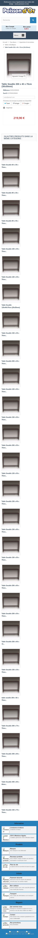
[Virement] (13, 932)
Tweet (8, 103)
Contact (12, 914)
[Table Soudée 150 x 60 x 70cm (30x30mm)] (11, 517)
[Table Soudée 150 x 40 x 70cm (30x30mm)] (11, 489)
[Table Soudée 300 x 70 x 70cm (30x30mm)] (11, 713)
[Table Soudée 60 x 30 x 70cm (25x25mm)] (11, 152)
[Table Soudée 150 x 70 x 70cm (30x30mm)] (11, 798)
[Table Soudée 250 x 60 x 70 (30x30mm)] (11, 629)
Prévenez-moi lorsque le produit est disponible (17, 101)
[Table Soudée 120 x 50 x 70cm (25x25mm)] (11, 377)
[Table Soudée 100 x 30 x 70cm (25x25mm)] (11, 237)
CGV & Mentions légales (18, 835)
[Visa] (28, 932)
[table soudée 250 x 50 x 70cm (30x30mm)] (11, 685)
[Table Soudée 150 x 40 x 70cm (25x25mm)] (11, 321)
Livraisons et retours (17, 827)
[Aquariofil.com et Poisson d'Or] (19, 10)
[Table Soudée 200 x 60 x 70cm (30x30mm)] (11, 573)
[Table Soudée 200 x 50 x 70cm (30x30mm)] (11, 601)
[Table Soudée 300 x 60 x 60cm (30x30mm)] (11, 770)
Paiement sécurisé (16, 877)
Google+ (26, 103)
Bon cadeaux (14, 885)
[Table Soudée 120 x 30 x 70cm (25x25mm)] (11, 265)
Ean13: (5, 93)
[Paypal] (31, 934)
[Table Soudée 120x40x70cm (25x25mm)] (11, 293)
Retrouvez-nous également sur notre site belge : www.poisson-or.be (19, 3)
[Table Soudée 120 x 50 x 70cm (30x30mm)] (11, 461)
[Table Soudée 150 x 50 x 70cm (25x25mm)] (11, 405)
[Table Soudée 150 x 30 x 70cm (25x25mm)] (11, 657)
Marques (13, 848)
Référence (6, 90)
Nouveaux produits (16, 856)
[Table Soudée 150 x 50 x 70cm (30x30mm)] (11, 545)
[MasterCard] (21, 932)
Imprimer (9, 108)
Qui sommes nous (16, 906)
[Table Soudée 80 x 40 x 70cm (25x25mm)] (11, 209)
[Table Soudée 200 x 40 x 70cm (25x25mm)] (11, 349)
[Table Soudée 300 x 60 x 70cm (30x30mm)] (11, 741)
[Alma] (17, 934)
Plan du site (14, 864)
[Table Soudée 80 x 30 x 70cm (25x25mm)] (11, 180)
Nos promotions (15, 922)
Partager (16, 103)
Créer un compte (11, 28)
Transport (13, 893)
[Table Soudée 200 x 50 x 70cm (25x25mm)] (11, 433)
